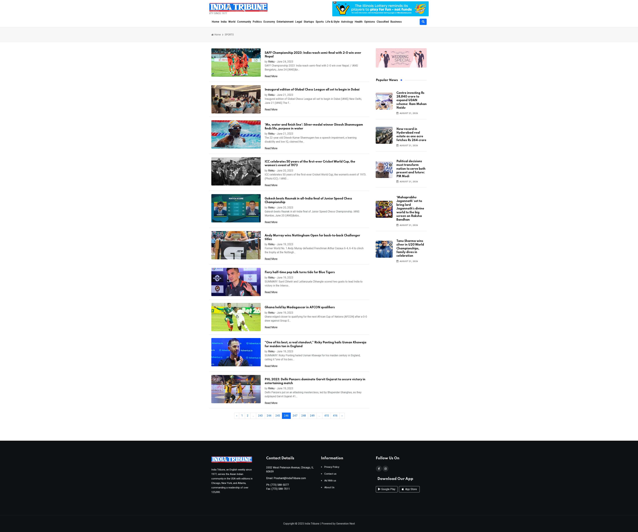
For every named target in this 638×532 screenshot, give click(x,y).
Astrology (347, 21)
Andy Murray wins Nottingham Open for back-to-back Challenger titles (312, 237)
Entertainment (285, 21)
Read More (271, 76)
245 (277, 415)
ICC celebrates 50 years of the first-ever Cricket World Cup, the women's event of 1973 (310, 163)
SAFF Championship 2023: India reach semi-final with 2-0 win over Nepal (313, 54)
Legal (298, 21)
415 (326, 415)
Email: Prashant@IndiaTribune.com (286, 478)
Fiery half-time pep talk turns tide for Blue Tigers (300, 272)
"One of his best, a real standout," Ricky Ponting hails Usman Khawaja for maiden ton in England (315, 344)
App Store (411, 489)
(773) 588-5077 (279, 484)
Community (244, 21)
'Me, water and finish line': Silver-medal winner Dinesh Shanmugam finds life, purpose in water (314, 126)
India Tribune (312, 523)
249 (312, 415)
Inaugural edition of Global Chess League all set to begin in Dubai (312, 89)
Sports (320, 21)
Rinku (271, 61)
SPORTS (229, 34)
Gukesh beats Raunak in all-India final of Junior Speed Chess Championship (308, 200)
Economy (269, 21)
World (231, 21)
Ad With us (330, 480)
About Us (329, 487)
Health (359, 21)
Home (215, 21)
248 (303, 415)
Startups (309, 21)
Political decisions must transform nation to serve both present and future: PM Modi (410, 169)
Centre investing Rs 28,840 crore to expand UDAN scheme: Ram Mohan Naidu (411, 100)
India (224, 21)
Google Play (388, 489)
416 (335, 415)
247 (295, 415)
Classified (383, 21)
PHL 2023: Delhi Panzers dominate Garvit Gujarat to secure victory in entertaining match (315, 381)
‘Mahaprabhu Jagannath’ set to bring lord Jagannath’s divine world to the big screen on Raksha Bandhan (410, 208)
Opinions (369, 21)
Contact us (330, 474)
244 (269, 415)
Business (396, 21)
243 (260, 415)
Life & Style (332, 21)
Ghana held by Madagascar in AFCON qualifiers (300, 307)
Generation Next (345, 523)
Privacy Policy (331, 467)
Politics (257, 21)
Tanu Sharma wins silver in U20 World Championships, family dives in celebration (410, 249)
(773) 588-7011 (280, 488)
